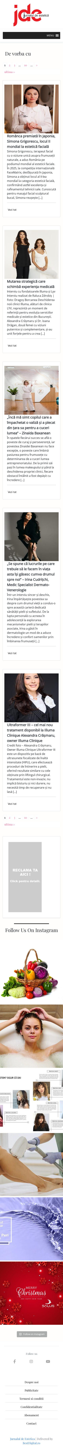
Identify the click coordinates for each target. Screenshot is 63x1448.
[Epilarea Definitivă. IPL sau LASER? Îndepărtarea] (31, 1164)
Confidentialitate (31, 1407)
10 (25, 65)
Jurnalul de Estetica (22, 1439)
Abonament (31, 1415)
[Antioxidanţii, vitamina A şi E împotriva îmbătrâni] (31, 971)
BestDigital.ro (31, 1443)
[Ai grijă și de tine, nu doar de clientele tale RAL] (31, 1036)
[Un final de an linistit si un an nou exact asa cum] (31, 1293)
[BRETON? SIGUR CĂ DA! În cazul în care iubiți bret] (31, 1100)
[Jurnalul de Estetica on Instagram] (31, 1361)
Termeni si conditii (31, 1398)
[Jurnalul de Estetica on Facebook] (14, 1361)
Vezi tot (12, 209)
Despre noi (31, 1382)
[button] (50, 35)
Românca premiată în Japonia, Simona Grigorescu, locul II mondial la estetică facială (31, 141)
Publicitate (31, 1390)
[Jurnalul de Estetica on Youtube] (48, 1361)
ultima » (9, 72)
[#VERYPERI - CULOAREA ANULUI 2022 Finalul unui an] (31, 1229)
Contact (31, 1423)
